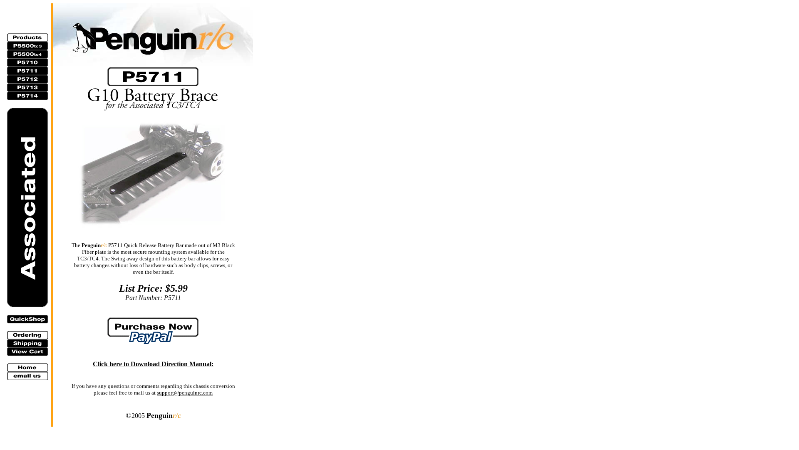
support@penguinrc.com (185, 393)
